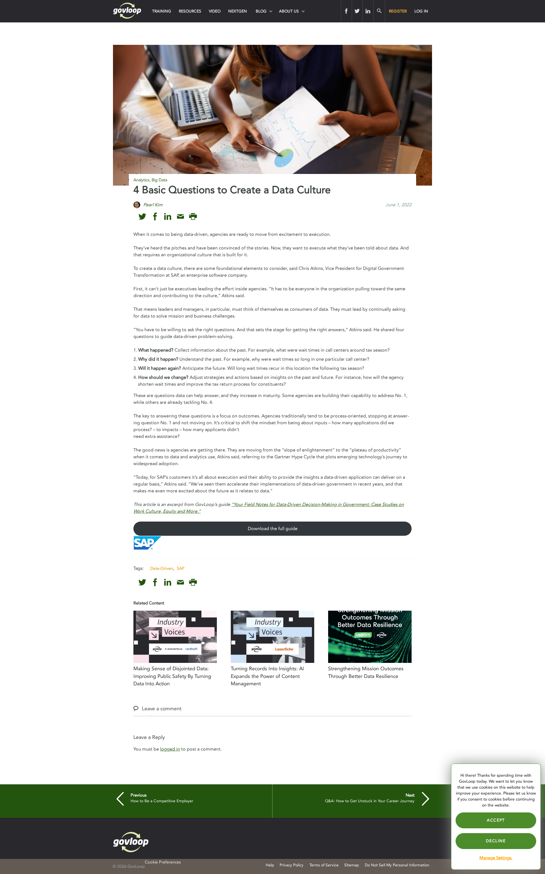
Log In (421, 11)
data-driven (161, 568)
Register (398, 11)
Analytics (141, 180)
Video (215, 11)
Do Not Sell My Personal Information (397, 865)
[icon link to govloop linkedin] (167, 216)
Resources (190, 11)
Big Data (159, 180)
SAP (181, 568)
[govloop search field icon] (379, 11)
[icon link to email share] (180, 216)
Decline (496, 841)
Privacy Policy (291, 865)
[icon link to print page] (193, 216)
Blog (261, 11)
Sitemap (351, 865)
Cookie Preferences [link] (163, 862)
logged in (170, 749)
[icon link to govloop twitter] (142, 216)
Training (161, 11)
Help (270, 865)
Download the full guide (272, 529)
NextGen (237, 11)
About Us (289, 11)
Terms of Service (324, 865)
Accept (496, 820)
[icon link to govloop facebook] (155, 216)
